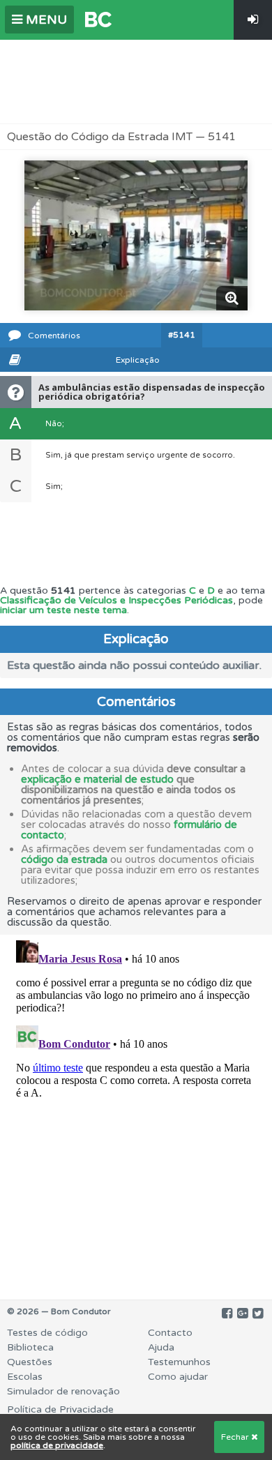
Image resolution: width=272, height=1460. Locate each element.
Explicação (138, 360)
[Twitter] (257, 1313)
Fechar (236, 1437)
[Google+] (242, 1313)
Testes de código (47, 1333)
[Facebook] (227, 1313)
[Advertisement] (136, 81)
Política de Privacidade (60, 1409)
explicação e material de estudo (97, 779)
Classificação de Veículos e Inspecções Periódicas (116, 600)
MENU (44, 19)
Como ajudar (178, 1377)
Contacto (170, 1333)
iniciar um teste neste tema (63, 610)
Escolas (25, 1377)
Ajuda (161, 1347)
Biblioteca (30, 1347)
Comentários (54, 335)
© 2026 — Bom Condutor (59, 1311)
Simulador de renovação (63, 1391)
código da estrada (64, 859)
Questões (29, 1362)
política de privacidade (56, 1445)
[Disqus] (136, 1109)
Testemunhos (179, 1362)
